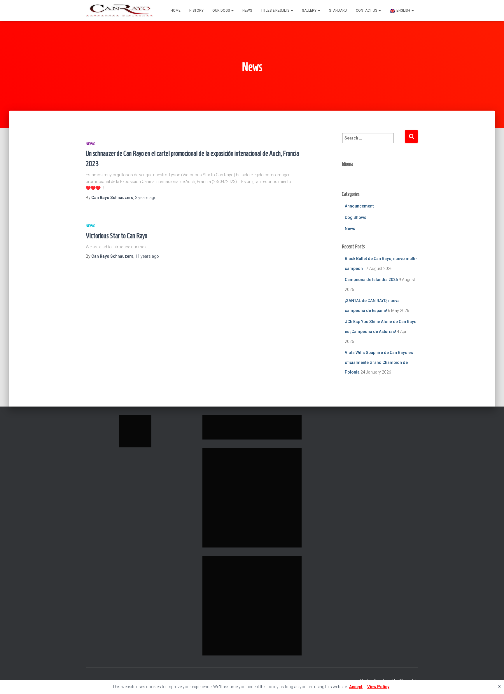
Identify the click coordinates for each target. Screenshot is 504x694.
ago (146, 197)
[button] (232, 10)
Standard (338, 10)
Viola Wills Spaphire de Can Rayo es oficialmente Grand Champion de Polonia (379, 362)
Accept (356, 686)
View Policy (378, 686)
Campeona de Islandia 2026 (371, 279)
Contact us (367, 10)
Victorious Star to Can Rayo (116, 236)
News (247, 10)
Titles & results (275, 10)
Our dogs (221, 10)
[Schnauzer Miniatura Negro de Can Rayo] (119, 10)
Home (176, 10)
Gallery (309, 10)
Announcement (359, 206)
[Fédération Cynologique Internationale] (135, 431)
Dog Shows (355, 217)
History (196, 10)
